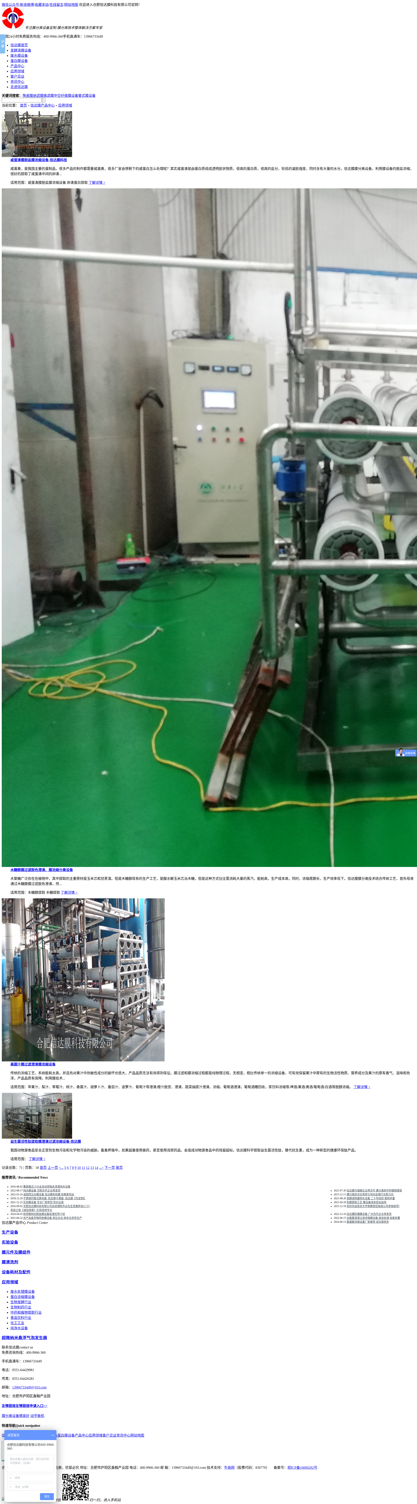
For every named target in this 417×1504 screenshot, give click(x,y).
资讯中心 (123, 1435)
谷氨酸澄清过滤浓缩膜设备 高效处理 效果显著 (373, 1218)
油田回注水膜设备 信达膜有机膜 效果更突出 (48, 1194)
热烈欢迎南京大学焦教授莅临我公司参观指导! (373, 1206)
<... (61, 1167)
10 (79, 1167)
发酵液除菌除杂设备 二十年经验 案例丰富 (371, 1198)
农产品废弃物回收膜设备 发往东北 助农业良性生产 (52, 1218)
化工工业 (17, 1323)
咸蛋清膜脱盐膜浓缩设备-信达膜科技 (38, 160)
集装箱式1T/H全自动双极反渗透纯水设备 (46, 1186)
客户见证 (109, 1435)
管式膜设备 (87, 95)
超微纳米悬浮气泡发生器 (24, 1337)
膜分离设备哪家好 (16, 1416)
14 (96, 1167)
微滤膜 (48, 95)
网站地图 (71, 5)
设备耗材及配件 (16, 1272)
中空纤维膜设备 (66, 95)
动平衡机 (37, 1416)
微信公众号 (10, 5)
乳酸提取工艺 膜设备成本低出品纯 (366, 1202)
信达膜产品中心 (42, 105)
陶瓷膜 (28, 95)
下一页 (109, 1167)
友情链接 (9, 1406)
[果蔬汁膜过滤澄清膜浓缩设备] (83, 1060)
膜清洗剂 (10, 1262)
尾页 (119, 1167)
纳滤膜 (38, 95)
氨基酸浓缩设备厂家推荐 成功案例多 (368, 1221)
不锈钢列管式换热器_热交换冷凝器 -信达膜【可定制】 (54, 1198)
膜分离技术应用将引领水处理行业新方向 (370, 1194)
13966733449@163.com (29, 1387)
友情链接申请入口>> (31, 1406)
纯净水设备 (19, 1328)
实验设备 (10, 1242)
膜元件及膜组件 (16, 1252)
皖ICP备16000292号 (302, 1467)
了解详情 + (97, 182)
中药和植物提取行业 (26, 1312)
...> (101, 1167)
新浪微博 (27, 5)
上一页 (53, 1167)
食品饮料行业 (20, 1318)
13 (92, 1167)
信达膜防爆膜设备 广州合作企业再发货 (369, 1214)
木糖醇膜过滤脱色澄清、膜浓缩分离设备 (41, 870)
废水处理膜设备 (22, 1291)
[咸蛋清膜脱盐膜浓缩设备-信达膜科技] (37, 156)
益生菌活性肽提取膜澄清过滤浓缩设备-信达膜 (45, 1141)
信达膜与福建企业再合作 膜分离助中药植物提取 (374, 1190)
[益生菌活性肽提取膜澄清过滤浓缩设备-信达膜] (37, 1137)
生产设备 (10, 1232)
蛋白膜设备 (66, 1435)
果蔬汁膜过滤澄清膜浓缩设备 (33, 1064)
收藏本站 (42, 5)
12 (87, 1167)
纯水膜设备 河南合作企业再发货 (41, 1190)
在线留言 (56, 5)
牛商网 (229, 1467)
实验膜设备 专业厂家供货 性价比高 (43, 1202)
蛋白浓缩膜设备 (22, 1297)
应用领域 (65, 105)
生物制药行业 (20, 1307)
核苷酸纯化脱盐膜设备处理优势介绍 (44, 1214)
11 (83, 1167)
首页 (23, 105)
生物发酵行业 (20, 1302)
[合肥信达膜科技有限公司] (13, 28)
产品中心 (82, 1435)
